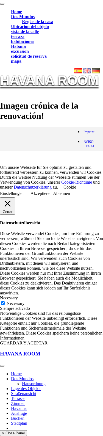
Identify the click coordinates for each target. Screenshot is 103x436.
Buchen (17, 418)
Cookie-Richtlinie (77, 182)
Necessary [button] (9, 298)
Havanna (19, 408)
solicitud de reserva (29, 56)
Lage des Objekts (26, 388)
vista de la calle (25, 31)
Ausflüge (19, 413)
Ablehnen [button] (61, 193)
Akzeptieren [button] (41, 193)
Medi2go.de (58, 158)
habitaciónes (22, 41)
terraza (17, 36)
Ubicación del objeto (30, 26)
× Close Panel (13, 433)
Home (16, 11)
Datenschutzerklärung (33, 187)
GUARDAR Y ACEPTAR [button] (24, 343)
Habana (18, 46)
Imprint (88, 132)
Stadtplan (19, 423)
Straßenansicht (23, 393)
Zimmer (18, 403)
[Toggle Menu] (2, 4)
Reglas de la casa (37, 21)
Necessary (15, 303)
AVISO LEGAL (89, 144)
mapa (16, 61)
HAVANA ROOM (49, 80)
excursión (20, 51)
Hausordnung (34, 383)
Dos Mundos (23, 16)
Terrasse (18, 398)
